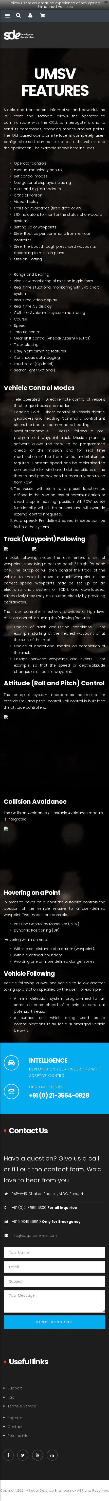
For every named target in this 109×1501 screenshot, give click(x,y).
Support (15, 1388)
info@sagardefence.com (34, 1235)
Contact (15, 1426)
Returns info (18, 1435)
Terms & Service (22, 1406)
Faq (11, 1397)
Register (15, 1417)
